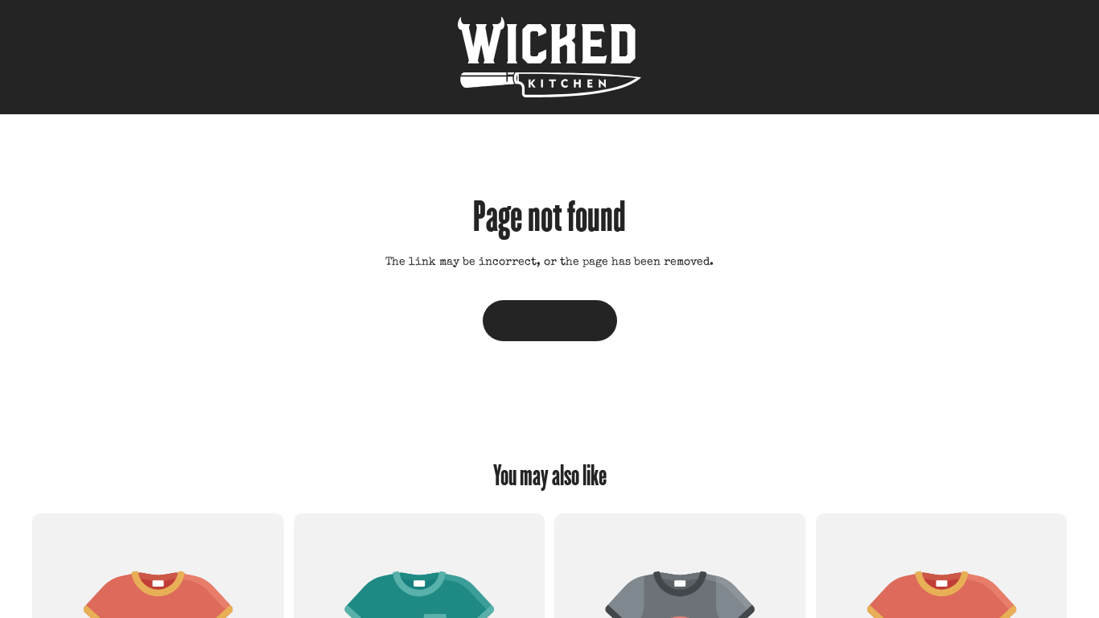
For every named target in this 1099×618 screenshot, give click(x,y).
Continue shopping (550, 320)
